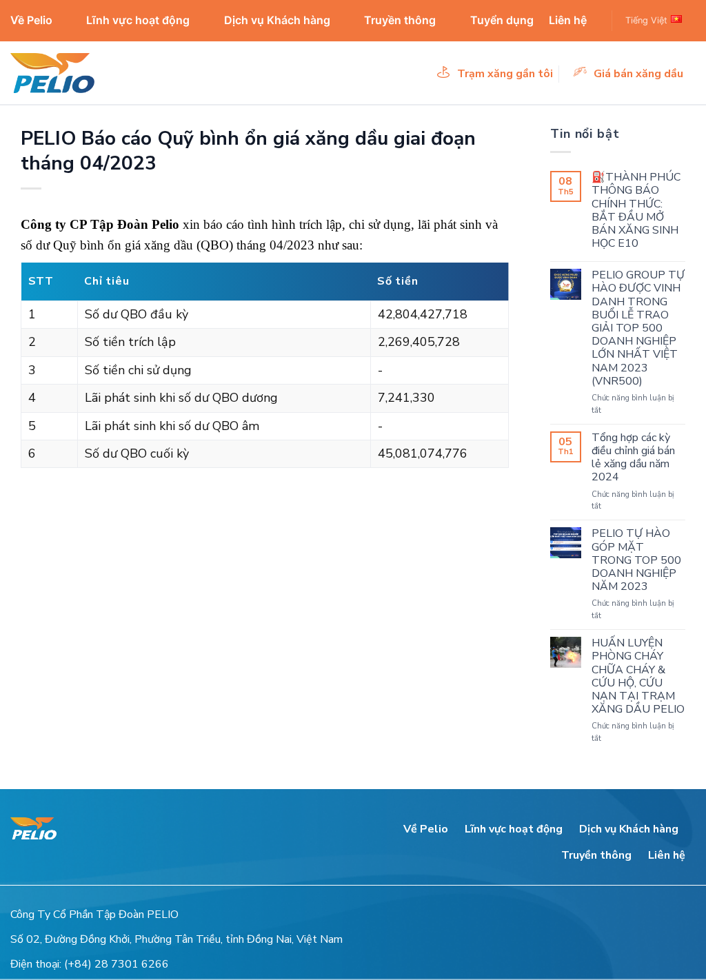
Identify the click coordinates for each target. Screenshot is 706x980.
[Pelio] (79, 73)
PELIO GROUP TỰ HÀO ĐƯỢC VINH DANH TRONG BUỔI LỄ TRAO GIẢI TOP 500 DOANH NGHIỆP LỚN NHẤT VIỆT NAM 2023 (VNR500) (638, 328)
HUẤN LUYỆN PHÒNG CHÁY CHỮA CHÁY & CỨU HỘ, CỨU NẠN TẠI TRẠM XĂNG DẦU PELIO (638, 676)
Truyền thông (400, 20)
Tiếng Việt (646, 20)
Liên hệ (568, 20)
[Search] (593, 20)
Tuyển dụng (502, 20)
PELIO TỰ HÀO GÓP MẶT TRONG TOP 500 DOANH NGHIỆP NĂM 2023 (636, 560)
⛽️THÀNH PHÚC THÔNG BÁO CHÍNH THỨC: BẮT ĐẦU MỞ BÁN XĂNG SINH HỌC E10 (636, 210)
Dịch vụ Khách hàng (277, 20)
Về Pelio (31, 20)
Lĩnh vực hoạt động (138, 20)
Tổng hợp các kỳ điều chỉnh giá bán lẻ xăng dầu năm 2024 (633, 457)
